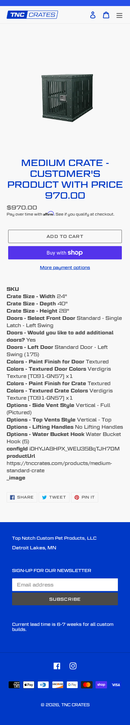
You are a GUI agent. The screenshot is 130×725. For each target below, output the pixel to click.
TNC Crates (75, 704)
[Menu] (119, 14)
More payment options (65, 267)
